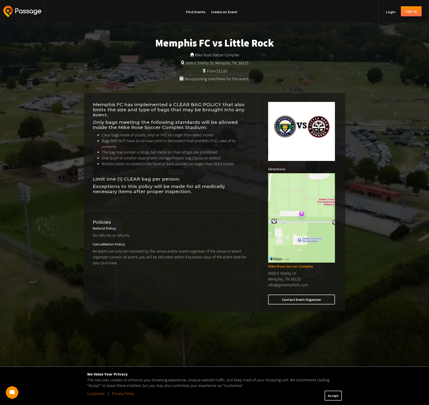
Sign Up (411, 11)
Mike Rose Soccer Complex (290, 266)
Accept (333, 395)
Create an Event (224, 12)
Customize (96, 393)
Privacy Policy (123, 393)
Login (390, 12)
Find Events (196, 12)
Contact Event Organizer (301, 299)
